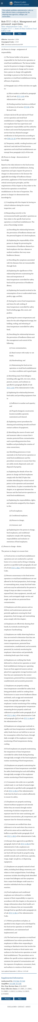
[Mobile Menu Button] (2, 3)
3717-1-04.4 (28, 718)
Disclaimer (12, 1006)
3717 (26, 26)
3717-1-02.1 (13, 913)
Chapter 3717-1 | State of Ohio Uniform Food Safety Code (19, 29)
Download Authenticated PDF (14, 44)
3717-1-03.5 (13, 791)
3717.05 (22, 981)
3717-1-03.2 (11, 836)
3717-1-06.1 (15, 568)
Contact (21, 1006)
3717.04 (16, 981)
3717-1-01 (20, 96)
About (28, 1006)
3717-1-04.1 (11, 715)
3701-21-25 (11, 139)
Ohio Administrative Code (11, 26)
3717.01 (27, 107)
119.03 (16, 42)
